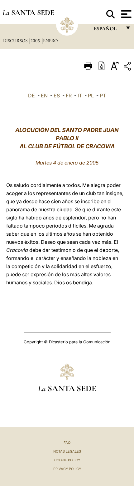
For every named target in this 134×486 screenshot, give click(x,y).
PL (91, 95)
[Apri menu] (125, 14)
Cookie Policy (67, 460)
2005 (36, 40)
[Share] (128, 67)
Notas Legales (67, 451)
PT (103, 95)
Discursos (16, 40)
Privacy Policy (67, 469)
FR (69, 95)
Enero (50, 40)
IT (80, 95)
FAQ (67, 442)
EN (44, 95)
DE (31, 95)
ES (57, 95)
